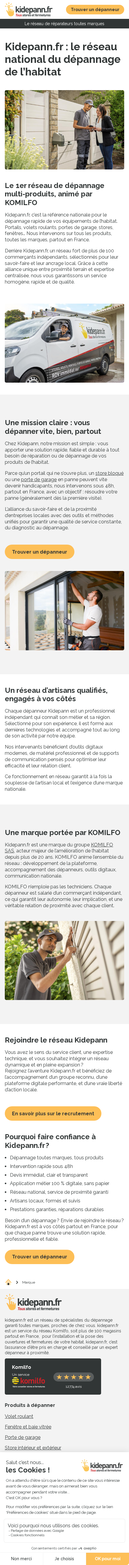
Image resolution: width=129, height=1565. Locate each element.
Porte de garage (22, 1437)
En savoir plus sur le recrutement (53, 1113)
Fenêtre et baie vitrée (28, 1427)
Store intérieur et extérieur (33, 1448)
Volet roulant (19, 1416)
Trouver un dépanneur (39, 552)
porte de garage (39, 479)
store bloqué (109, 473)
